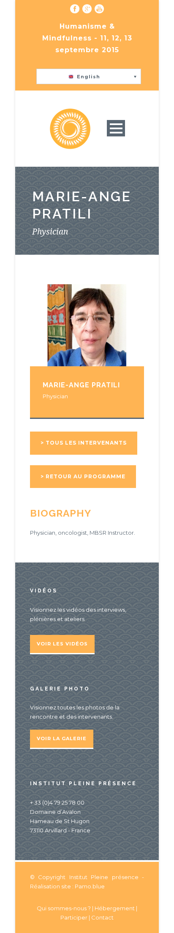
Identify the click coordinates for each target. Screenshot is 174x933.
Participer (73, 917)
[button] (88, 76)
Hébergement (115, 908)
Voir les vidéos (62, 644)
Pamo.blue (90, 886)
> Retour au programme (83, 476)
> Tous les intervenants (84, 443)
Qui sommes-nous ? (64, 908)
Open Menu (116, 128)
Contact (102, 917)
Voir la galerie (62, 738)
